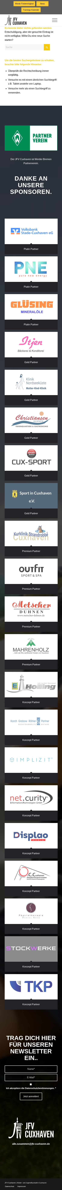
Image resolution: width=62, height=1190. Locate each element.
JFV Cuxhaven (10, 1183)
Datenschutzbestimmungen (39, 1088)
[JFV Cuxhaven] (26, 20)
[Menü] (53, 20)
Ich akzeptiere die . (31, 1088)
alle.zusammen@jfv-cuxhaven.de (31, 1144)
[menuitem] (53, 20)
